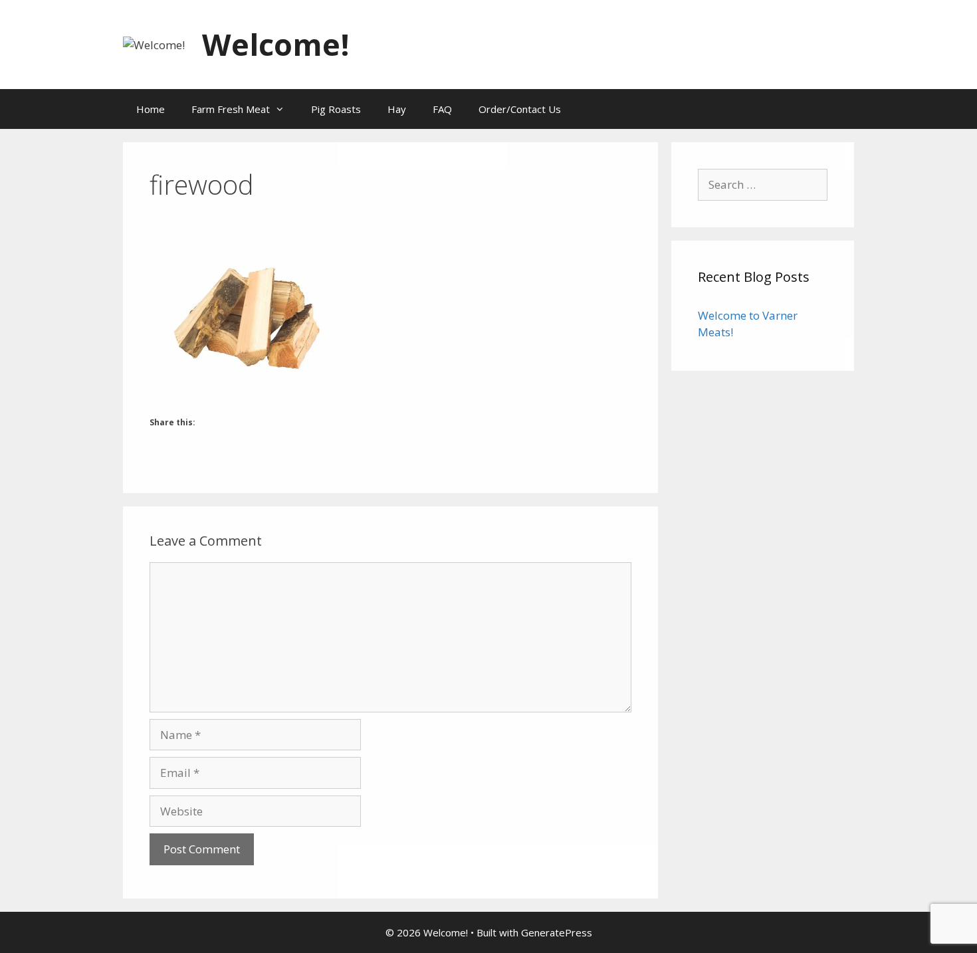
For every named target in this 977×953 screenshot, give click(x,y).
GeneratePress (556, 932)
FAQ (442, 109)
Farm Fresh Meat (230, 109)
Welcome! (276, 44)
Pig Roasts (336, 109)
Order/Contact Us (520, 109)
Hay (396, 109)
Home (150, 109)
